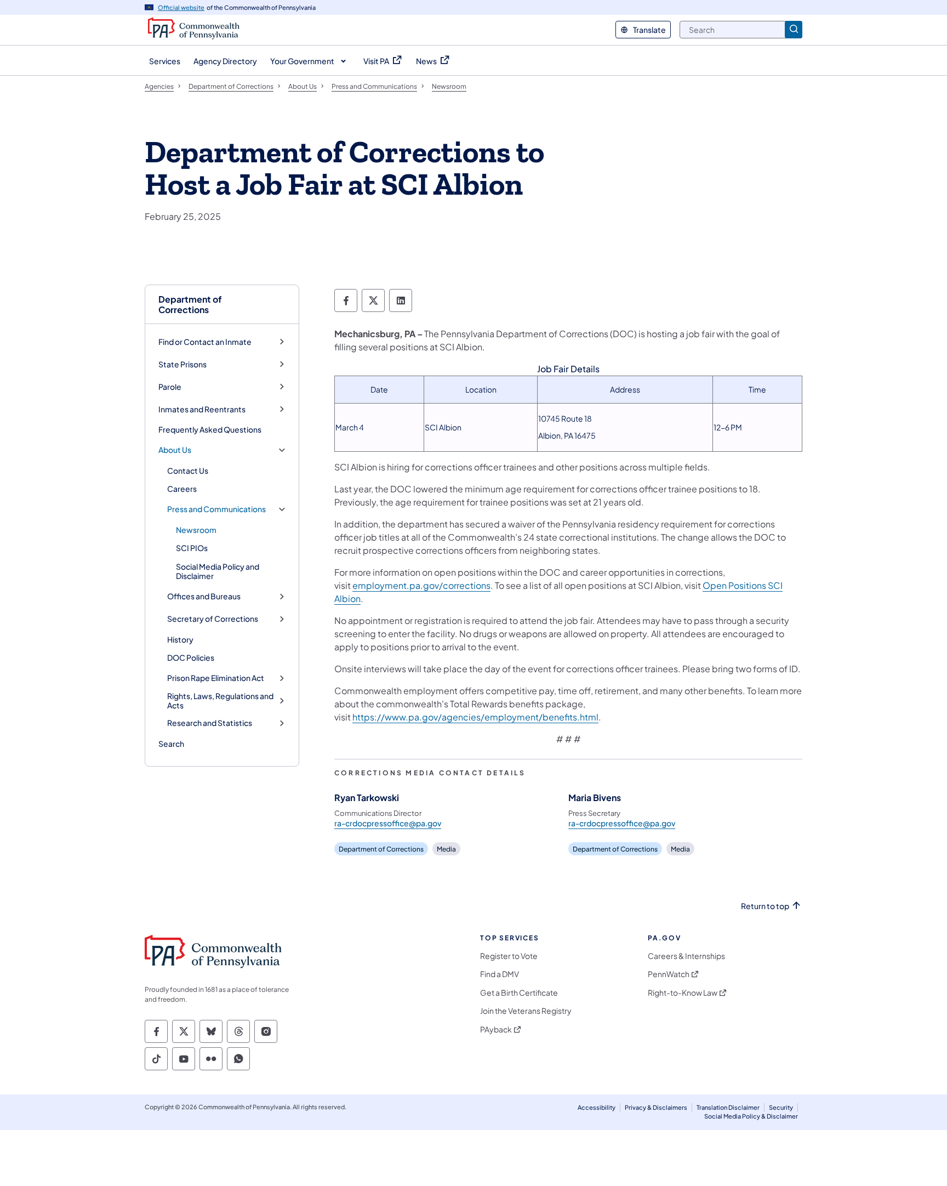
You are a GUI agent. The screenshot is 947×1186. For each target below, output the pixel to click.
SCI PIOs (192, 548)
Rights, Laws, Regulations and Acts (220, 701)
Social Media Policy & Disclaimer (751, 1116)
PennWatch (668, 974)
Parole (169, 386)
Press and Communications (216, 509)
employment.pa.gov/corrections (421, 585)
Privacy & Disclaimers (656, 1107)
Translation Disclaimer (728, 1107)
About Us (174, 450)
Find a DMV (499, 974)
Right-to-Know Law (682, 992)
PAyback (496, 1029)
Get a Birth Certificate (519, 992)
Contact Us (187, 470)
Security (781, 1107)
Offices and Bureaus (204, 596)
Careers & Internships (686, 956)
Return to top (765, 906)
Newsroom (196, 530)
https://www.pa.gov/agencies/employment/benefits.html (475, 717)
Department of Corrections (190, 304)
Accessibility (596, 1107)
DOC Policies (190, 657)
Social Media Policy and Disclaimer (217, 571)
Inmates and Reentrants (202, 409)
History (180, 639)
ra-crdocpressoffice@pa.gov (387, 823)
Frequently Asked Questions (209, 429)
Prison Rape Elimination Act (215, 678)
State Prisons (182, 364)
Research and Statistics (209, 723)
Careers (182, 488)
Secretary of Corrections (212, 618)
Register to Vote (509, 956)
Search (171, 743)
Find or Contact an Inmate (205, 342)
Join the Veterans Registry (526, 1010)
